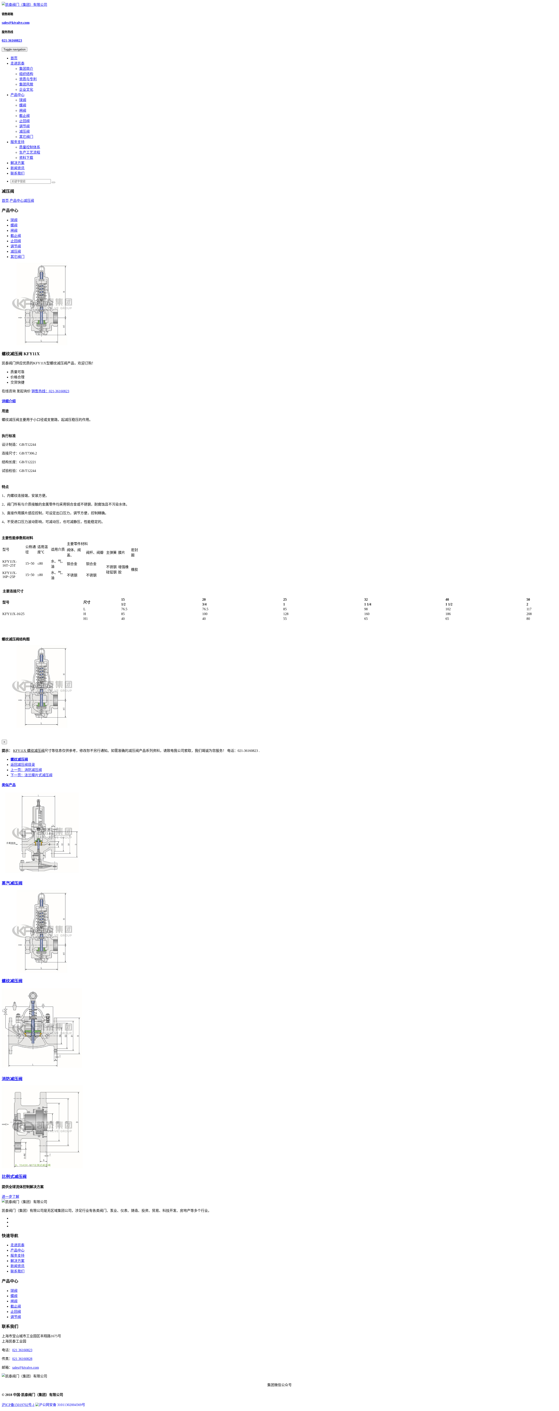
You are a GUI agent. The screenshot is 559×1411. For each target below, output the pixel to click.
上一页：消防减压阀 (26, 770)
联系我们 (17, 173)
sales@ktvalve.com (15, 22)
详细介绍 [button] (9, 401)
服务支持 (17, 142)
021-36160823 (12, 40)
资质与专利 (28, 79)
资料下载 (26, 157)
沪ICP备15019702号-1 (18, 1405)
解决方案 (17, 163)
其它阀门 (26, 137)
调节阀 (24, 126)
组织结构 (26, 74)
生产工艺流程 (29, 152)
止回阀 (24, 121)
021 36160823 (22, 1350)
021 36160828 (22, 1359)
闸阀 (22, 110)
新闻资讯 (17, 168)
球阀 (22, 100)
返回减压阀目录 (22, 764)
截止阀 (24, 116)
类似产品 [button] (9, 785)
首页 (13, 58)
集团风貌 (26, 84)
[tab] (279, 400)
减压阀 (24, 131)
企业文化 (26, 89)
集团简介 (26, 68)
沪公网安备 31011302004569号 (62, 1405)
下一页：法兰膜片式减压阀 (31, 775)
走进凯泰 (17, 63)
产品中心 (17, 95)
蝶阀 (22, 105)
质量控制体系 (29, 147)
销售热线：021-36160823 (50, 391)
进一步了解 (10, 1196)
